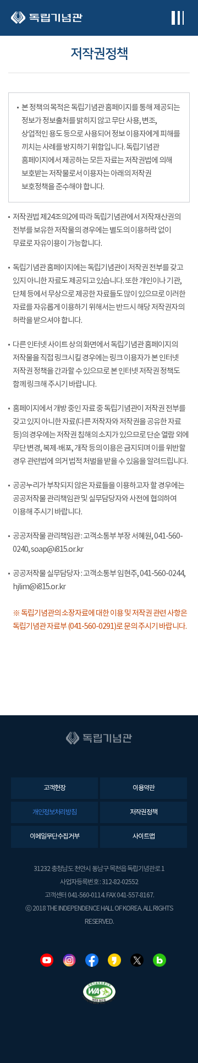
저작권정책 (143, 812)
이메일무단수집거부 (54, 836)
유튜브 (46, 960)
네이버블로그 (159, 960)
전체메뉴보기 (177, 18)
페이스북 (91, 960)
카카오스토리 (114, 960)
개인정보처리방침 (54, 812)
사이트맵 (144, 836)
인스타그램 (69, 960)
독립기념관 (46, 18)
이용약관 (144, 788)
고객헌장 (54, 788)
